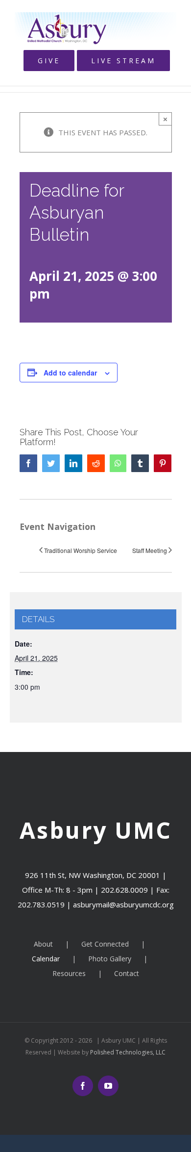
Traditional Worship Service (80, 550)
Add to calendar (70, 372)
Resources (69, 973)
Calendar (46, 958)
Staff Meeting (149, 550)
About (43, 944)
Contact (126, 973)
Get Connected (105, 944)
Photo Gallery (109, 958)
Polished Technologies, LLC (127, 1052)
